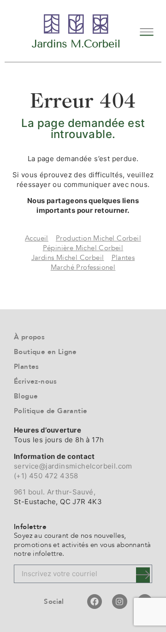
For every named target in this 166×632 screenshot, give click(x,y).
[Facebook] (94, 601)
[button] (146, 30)
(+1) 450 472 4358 (46, 475)
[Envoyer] (143, 575)
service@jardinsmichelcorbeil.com (73, 466)
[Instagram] (119, 601)
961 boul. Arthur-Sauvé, (54, 492)
